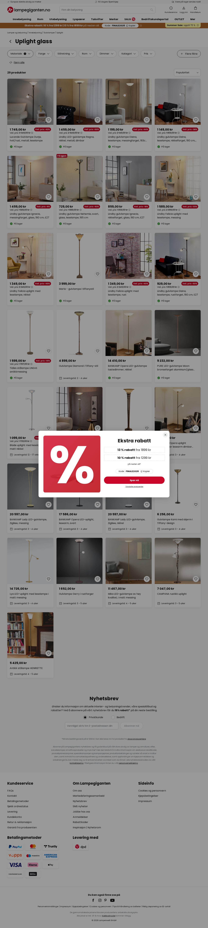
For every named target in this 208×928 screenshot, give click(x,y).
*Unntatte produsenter (134, 486)
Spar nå (134, 480)
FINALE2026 (134, 471)
